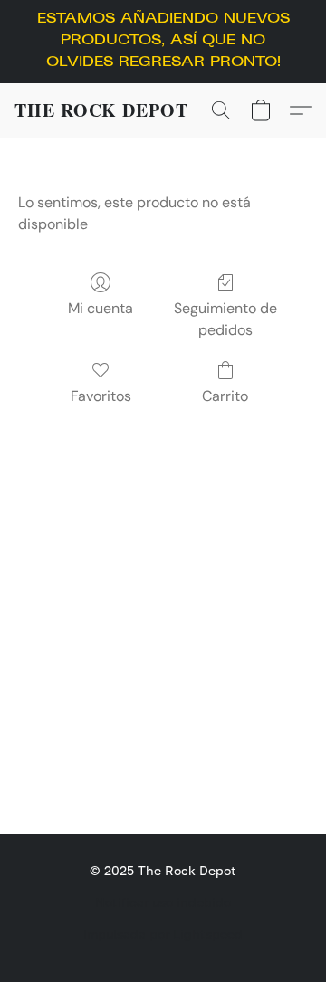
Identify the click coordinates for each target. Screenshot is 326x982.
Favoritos (101, 395)
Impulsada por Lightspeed (163, 933)
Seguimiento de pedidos (225, 319)
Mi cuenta (100, 308)
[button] (101, 110)
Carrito (225, 395)
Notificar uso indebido (163, 902)
